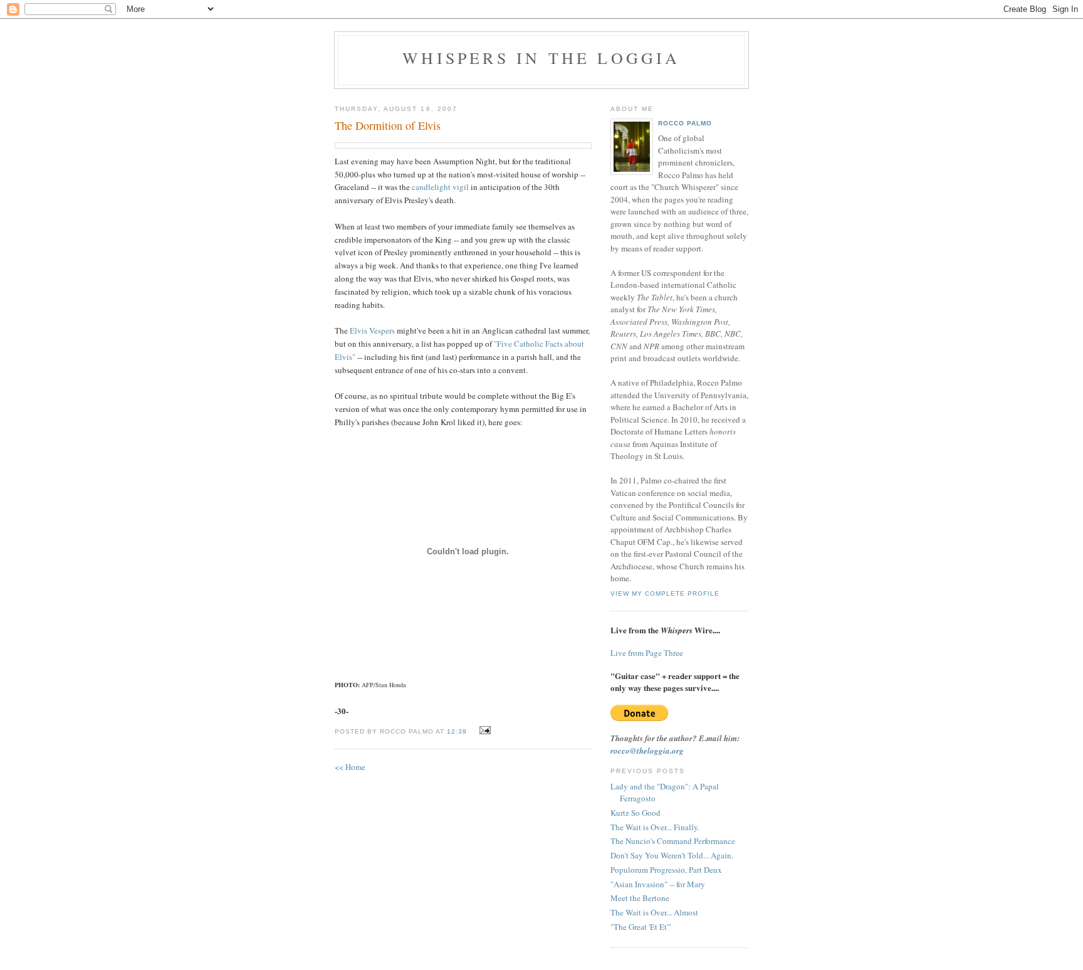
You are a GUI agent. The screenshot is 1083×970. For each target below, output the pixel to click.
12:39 (457, 731)
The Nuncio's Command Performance (672, 840)
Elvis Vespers (372, 330)
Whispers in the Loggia (541, 57)
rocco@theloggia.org (647, 750)
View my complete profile (664, 593)
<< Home (350, 766)
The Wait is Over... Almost (654, 912)
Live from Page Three (646, 652)
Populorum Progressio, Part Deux (666, 869)
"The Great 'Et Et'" (640, 926)
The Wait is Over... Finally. (654, 827)
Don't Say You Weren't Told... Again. (671, 855)
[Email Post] (483, 730)
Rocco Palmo (685, 123)
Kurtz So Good (635, 812)
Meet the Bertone (639, 898)
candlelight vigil (440, 186)
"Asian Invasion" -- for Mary (657, 884)
